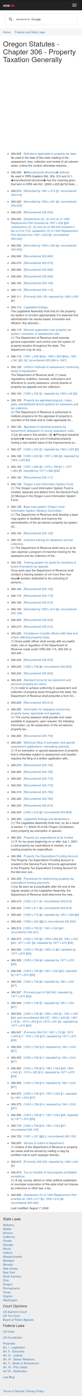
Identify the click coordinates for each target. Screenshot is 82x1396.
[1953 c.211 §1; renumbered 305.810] (48, 901)
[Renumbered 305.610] (38, 702)
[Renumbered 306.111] (38, 477)
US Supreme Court (15, 1312)
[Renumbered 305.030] (38, 212)
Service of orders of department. (44, 1143)
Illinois (7, 1249)
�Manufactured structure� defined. (47, 172)
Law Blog (9, 1377)
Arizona (8, 1233)
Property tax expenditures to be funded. (49, 837)
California (9, 1237)
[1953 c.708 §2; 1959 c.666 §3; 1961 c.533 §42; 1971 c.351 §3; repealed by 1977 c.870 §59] (44, 941)
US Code (8, 1331)
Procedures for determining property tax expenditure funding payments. (42, 880)
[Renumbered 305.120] (38, 533)
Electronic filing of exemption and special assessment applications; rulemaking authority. (43, 744)
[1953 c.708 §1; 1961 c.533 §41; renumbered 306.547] (38, 930)
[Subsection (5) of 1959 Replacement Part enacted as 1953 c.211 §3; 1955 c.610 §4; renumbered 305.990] (44, 1199)
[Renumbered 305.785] (38, 799)
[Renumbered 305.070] (38, 263)
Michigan (8, 1260)
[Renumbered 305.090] (38, 276)
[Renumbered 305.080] (38, 269)
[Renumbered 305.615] (38, 602)
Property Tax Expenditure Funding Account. (51, 856)
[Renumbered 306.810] (38, 805)
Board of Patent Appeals (18, 1320)
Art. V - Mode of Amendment (21, 1363)
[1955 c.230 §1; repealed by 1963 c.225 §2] (51, 449)
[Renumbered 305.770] (38, 778)
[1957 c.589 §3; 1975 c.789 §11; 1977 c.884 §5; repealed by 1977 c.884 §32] (41, 469)
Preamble (9, 1343)
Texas (7, 1292)
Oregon (8, 1284)
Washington (10, 1300)
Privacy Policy (35, 1391)
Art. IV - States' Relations (18, 1359)
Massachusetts (12, 1256)
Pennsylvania (11, 1288)
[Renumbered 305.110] (38, 290)
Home (7, 32)
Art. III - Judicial (12, 1355)
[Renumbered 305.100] (38, 283)
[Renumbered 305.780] (38, 792)
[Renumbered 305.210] (38, 626)
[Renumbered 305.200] (38, 620)
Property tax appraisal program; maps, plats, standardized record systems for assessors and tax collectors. (44, 404)
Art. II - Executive (13, 1351)
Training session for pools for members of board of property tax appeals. (43, 564)
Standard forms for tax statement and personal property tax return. (41, 682)
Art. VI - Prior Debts (15, 1367)
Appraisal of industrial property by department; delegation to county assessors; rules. (43, 429)
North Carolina (12, 1276)
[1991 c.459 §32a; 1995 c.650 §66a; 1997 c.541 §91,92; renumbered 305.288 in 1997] (44, 358)
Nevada (8, 1264)
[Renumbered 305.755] (38, 736)
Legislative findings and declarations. (47, 819)
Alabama (8, 1225)
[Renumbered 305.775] (38, 785)
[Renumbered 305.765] (38, 772)
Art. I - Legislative (14, 1347)
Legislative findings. (36, 307)
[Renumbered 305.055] (38, 660)
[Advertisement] (41, 106)
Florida (7, 1241)
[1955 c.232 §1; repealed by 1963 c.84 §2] (50, 393)
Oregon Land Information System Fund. (49, 484)
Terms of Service (13, 1391)
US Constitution (12, 1337)
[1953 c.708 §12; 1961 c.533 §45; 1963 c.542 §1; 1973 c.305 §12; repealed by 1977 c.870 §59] (43, 1072)
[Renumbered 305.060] (38, 256)
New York (9, 1272)
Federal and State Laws (30, 32)
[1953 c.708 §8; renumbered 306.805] (48, 666)
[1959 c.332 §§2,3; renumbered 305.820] (50, 921)
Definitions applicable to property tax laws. (50, 154)
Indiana (7, 1253)
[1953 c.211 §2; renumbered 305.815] (48, 908)
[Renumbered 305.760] (38, 765)
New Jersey (10, 1268)
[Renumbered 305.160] (38, 589)
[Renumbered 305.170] (38, 596)
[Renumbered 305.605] (38, 673)
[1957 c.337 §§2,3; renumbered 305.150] (50, 1136)
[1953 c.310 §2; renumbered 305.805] (48, 812)
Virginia (7, 1296)
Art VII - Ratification (15, 1371)
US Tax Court (11, 1316)
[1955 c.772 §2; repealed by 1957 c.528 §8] (51, 915)
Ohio (6, 1280)
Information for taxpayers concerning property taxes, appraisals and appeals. (40, 711)
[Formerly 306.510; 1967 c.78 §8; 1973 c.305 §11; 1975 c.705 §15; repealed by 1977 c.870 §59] (43, 1036)
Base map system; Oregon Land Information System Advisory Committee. (37, 508)
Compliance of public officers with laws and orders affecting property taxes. (44, 635)
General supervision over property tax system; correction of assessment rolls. (41, 332)
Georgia (8, 1245)
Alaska (7, 1229)
